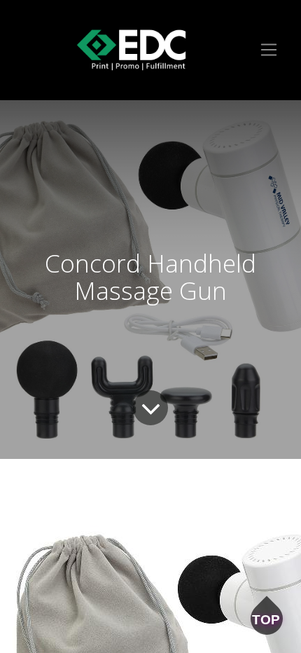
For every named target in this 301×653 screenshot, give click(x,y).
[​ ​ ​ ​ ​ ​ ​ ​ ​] (131, 50)
